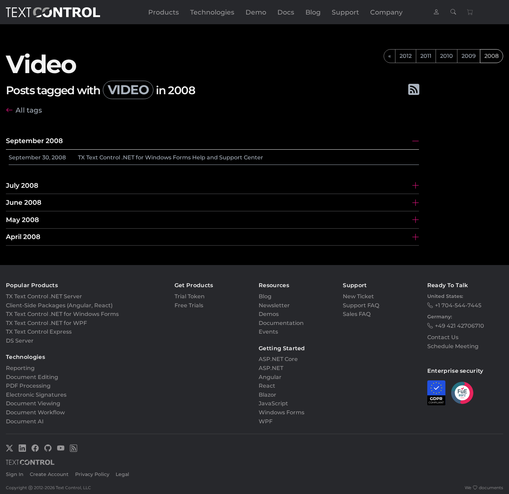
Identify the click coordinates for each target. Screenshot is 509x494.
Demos (269, 314)
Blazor (267, 394)
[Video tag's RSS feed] (413, 90)
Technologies (212, 12)
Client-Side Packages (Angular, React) (59, 305)
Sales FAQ (356, 314)
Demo (255, 12)
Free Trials (189, 305)
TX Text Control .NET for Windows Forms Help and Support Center (170, 157)
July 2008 (22, 185)
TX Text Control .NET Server (44, 296)
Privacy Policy (92, 474)
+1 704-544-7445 (458, 305)
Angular (270, 377)
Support (345, 12)
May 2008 (22, 219)
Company (386, 12)
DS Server (20, 340)
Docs (285, 12)
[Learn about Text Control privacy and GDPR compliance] (436, 392)
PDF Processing (28, 385)
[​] (436, 12)
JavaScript (273, 403)
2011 (425, 56)
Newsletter (274, 305)
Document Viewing (33, 403)
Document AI (25, 421)
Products (163, 12)
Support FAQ (361, 305)
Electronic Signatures (36, 394)
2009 (469, 56)
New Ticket (358, 296)
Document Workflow (35, 412)
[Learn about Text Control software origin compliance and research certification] (462, 393)
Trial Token (190, 296)
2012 (406, 56)
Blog (313, 12)
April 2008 (23, 236)
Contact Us (442, 337)
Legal (122, 474)
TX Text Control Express (39, 331)
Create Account (49, 474)
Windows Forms (281, 412)
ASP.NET (271, 368)
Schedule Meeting (453, 346)
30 (45, 157)
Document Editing (32, 377)
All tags (29, 110)
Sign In (15, 474)
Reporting (20, 368)
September (25, 157)
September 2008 (34, 140)
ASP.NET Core (278, 359)
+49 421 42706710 (459, 326)
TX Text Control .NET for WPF (46, 323)
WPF (266, 421)
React (267, 385)
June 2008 (23, 202)
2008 (59, 157)
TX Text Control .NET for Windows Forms (62, 314)
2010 (446, 56)
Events (268, 331)
